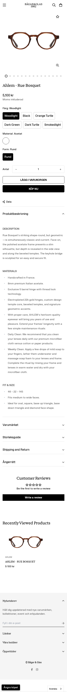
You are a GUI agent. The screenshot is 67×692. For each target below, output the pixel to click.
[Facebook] (31, 669)
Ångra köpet (11, 687)
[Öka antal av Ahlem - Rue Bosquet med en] (16, 169)
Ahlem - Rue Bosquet (20, 561)
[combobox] (55, 689)
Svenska (53, 689)
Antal (6, 169)
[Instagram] (37, 669)
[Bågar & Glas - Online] (33, 5)
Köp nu (33, 188)
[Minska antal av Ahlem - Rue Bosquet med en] (60, 169)
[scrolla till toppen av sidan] (61, 674)
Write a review (33, 497)
